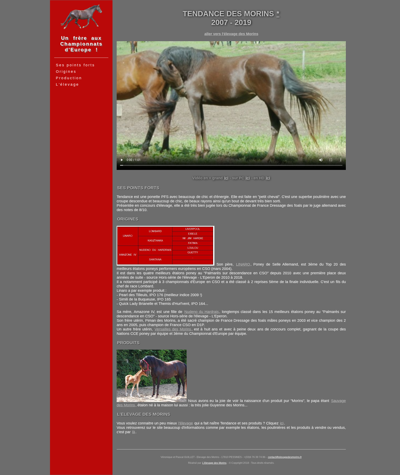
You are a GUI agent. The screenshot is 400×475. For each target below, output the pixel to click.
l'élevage (185, 423)
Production (69, 78)
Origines (66, 71)
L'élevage (67, 84)
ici (226, 178)
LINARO (243, 264)
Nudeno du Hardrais (201, 312)
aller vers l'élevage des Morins (231, 34)
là (133, 432)
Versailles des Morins (173, 329)
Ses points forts (75, 65)
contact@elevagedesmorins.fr (285, 457)
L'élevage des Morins (214, 462)
